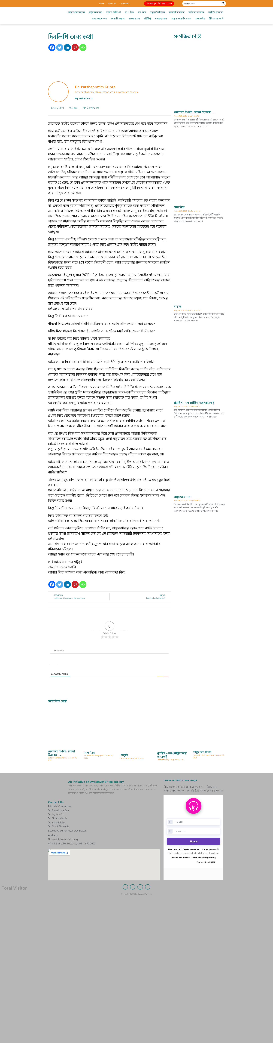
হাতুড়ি (177, 306)
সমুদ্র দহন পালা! (183, 497)
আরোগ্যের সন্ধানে (76, 12)
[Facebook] (50, 3)
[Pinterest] (75, 47)
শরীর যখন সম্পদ (196, 12)
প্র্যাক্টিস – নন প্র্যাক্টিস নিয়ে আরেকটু (194, 402)
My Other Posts (84, 98)
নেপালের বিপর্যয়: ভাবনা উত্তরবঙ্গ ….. (194, 112)
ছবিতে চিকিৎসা (113, 12)
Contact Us (124, 3)
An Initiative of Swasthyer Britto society (96, 781)
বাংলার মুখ (134, 19)
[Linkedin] (67, 47)
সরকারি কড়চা (118, 19)
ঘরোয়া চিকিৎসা (177, 12)
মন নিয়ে (142, 12)
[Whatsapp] (82, 47)
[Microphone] (72, 3)
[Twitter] (56, 3)
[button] (159, 3)
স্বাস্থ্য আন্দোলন (99, 19)
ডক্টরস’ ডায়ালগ (157, 12)
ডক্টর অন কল (95, 12)
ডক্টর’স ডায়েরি (215, 12)
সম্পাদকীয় (200, 19)
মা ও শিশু (129, 12)
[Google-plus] (61, 3)
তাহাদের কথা (161, 19)
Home (101, 3)
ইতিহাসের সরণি (216, 19)
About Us (112, 3)
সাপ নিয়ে (179, 207)
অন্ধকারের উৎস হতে (181, 19)
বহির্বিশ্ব (147, 19)
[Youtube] (67, 3)
